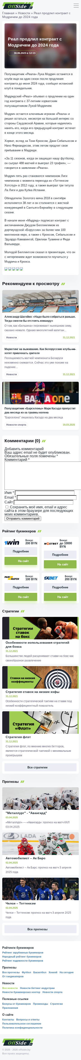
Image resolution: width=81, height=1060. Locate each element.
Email (10, 497)
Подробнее (21, 551)
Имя (9, 493)
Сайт (8, 502)
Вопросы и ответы (27, 1019)
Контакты (8, 1019)
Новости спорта (52, 992)
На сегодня (66, 972)
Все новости (10, 988)
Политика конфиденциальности (22, 1027)
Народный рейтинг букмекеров (21, 956)
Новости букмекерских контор (21, 992)
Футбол (26, 972)
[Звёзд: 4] (17, 268)
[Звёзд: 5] (21, 268)
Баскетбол (39, 972)
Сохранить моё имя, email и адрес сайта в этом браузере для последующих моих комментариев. (38, 510)
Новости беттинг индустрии (37, 988)
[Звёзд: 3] (13, 268)
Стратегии (56, 1003)
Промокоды (40, 1003)
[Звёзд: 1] (6, 268)
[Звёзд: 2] (9, 268)
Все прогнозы (11, 972)
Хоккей (53, 972)
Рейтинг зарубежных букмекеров (22, 952)
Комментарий (16, 460)
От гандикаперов (13, 976)
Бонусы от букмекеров (16, 1003)
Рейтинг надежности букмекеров (22, 960)
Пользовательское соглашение (21, 1023)
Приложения (10, 1007)
